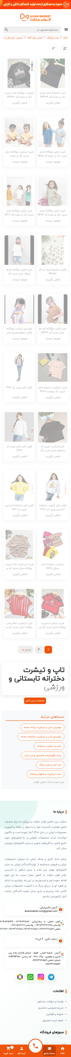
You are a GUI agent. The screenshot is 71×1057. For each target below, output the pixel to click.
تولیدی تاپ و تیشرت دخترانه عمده (41, 737)
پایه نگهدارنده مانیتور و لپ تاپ (42, 755)
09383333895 (43, 925)
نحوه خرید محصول (52, 1020)
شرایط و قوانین (54, 1014)
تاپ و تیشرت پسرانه (49, 746)
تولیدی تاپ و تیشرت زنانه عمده (42, 727)
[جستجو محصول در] (6, 29)
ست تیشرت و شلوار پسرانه (45, 774)
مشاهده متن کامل (35, 701)
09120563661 (18, 925)
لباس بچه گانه (34, 38)
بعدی (28, 650)
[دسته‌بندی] (66, 30)
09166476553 (46, 929)
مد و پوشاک (53, 38)
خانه (65, 38)
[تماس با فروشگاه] (35, 1046)
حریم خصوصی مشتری (50, 1008)
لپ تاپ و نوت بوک (50, 765)
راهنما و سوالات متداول (50, 1001)
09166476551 (15, 929)
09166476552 (30, 929)
